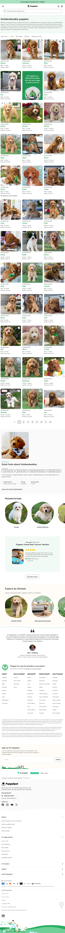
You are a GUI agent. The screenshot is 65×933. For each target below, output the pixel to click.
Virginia (54, 710)
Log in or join (5, 841)
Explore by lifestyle (7, 827)
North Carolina (56, 700)
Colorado (4, 681)
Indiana (29, 681)
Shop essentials (6, 831)
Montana (4, 687)
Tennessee (55, 706)
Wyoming (4, 703)
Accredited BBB (6, 903)
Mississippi (55, 697)
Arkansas (55, 681)
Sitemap (4, 900)
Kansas (29, 687)
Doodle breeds (16, 621)
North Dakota (31, 703)
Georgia (54, 687)
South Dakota (31, 710)
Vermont (41, 713)
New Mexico (17, 681)
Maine (40, 687)
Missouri (29, 697)
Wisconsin (30, 713)
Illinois (29, 677)
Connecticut (42, 677)
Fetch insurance (6, 851)
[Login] (62, 6)
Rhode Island (42, 710)
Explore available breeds (8, 824)
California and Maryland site (9, 907)
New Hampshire (43, 697)
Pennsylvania (42, 706)
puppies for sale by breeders (33, 669)
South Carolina (56, 703)
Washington (5, 700)
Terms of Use (5, 893)
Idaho (3, 684)
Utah (3, 697)
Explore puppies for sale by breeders (11, 821)
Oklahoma (16, 684)
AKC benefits (5, 847)
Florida (54, 684)
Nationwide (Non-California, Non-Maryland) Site (14, 910)
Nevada (4, 690)
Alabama (54, 677)
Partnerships (5, 854)
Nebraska (30, 700)
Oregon (4, 694)
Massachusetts (43, 694)
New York (42, 703)
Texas (15, 687)
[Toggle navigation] (3, 6)
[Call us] (58, 6)
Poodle (16, 527)
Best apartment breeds (43, 621)
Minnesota (30, 694)
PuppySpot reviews (7, 857)
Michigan (29, 690)
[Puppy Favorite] (19, 41)
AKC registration (6, 844)
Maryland (41, 690)
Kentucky (55, 690)
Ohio (28, 706)
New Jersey (42, 700)
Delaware (42, 681)
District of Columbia (44, 684)
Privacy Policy (5, 897)
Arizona (16, 677)
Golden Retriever (43, 527)
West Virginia (56, 713)
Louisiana (55, 694)
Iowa (28, 684)
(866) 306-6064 (9, 796)
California (4, 677)
